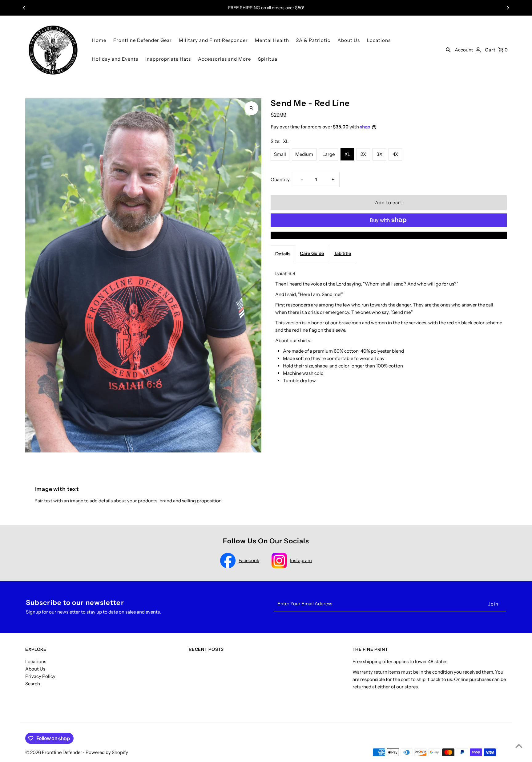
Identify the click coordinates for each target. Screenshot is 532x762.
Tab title (342, 253)
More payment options (389, 235)
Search (32, 684)
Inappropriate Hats (168, 59)
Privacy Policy (40, 676)
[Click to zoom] (251, 108)
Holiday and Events (115, 59)
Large (328, 154)
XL (347, 154)
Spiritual (268, 59)
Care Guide (312, 253)
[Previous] (24, 7)
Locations (379, 40)
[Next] (507, 7)
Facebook (249, 560)
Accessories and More (224, 59)
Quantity (280, 179)
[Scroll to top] (519, 746)
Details (282, 254)
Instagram (301, 560)
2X (363, 154)
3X (379, 154)
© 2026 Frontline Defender (54, 752)
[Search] (448, 49)
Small (280, 154)
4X (395, 154)
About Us (348, 40)
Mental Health (272, 40)
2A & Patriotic (313, 40)
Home (99, 40)
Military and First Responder (213, 40)
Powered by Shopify (107, 752)
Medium (304, 154)
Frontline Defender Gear (142, 40)
